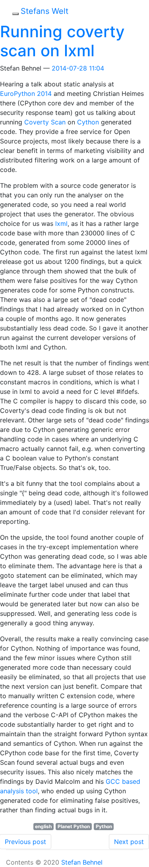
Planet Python (74, 826)
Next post (129, 842)
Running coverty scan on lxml (62, 41)
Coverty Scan (45, 122)
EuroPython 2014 (26, 93)
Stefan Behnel (82, 862)
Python (104, 826)
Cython (88, 122)
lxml (61, 223)
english (43, 826)
